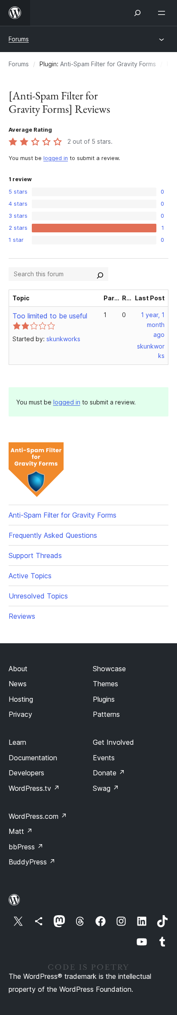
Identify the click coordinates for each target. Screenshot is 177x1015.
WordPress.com (38, 816)
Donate (109, 772)
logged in (55, 158)
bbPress (26, 846)
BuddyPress (32, 862)
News (18, 683)
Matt (21, 831)
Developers (26, 772)
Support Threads (35, 555)
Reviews (22, 616)
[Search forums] (100, 274)
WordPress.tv (34, 788)
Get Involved (113, 742)
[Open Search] (137, 13)
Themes (105, 683)
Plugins (104, 699)
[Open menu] (163, 13)
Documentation (33, 757)
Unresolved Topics (38, 596)
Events (104, 757)
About (18, 668)
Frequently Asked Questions (53, 535)
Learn (17, 742)
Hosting (21, 699)
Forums (19, 39)
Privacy (20, 714)
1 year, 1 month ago (153, 324)
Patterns (106, 714)
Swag (106, 788)
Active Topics (30, 575)
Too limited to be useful (49, 316)
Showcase (109, 668)
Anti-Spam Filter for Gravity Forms (108, 64)
